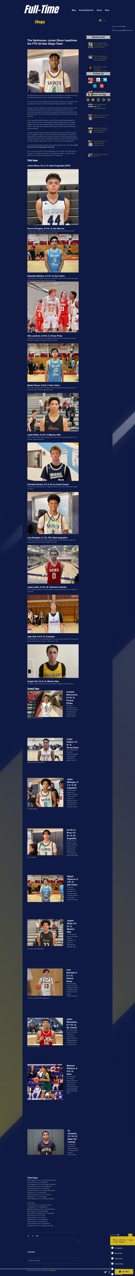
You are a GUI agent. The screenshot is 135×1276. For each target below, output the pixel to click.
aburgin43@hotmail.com (125, 30)
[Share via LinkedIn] (37, 1236)
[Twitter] (105, 1272)
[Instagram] (110, 1272)
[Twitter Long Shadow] (105, 80)
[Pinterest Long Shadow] (102, 86)
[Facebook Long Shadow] (95, 86)
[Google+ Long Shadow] (91, 80)
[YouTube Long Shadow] (98, 80)
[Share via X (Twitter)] (33, 1236)
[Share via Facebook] (28, 1236)
